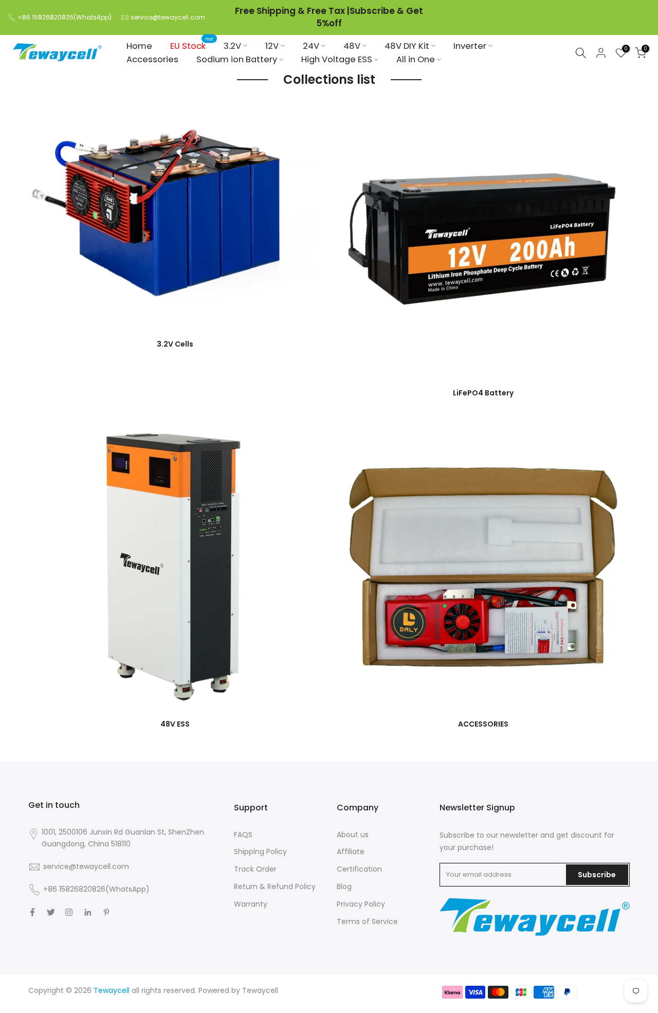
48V (351, 45)
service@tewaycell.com (168, 17)
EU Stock (192, 45)
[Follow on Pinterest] (106, 912)
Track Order (255, 869)
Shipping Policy (260, 851)
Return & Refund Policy (275, 886)
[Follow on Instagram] (68, 912)
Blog (344, 886)
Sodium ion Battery (236, 59)
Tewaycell (260, 990)
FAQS (243, 834)
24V (311, 45)
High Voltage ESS (336, 59)
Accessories (152, 59)
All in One (415, 59)
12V (272, 45)
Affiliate (350, 851)
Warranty (250, 904)
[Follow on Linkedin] (88, 912)
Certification (359, 869)
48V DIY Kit (407, 45)
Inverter (469, 45)
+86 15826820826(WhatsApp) (64, 17)
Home (139, 45)
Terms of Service (367, 921)
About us (353, 834)
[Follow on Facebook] (32, 912)
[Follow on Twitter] (51, 912)
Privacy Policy (361, 904)
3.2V (232, 45)
